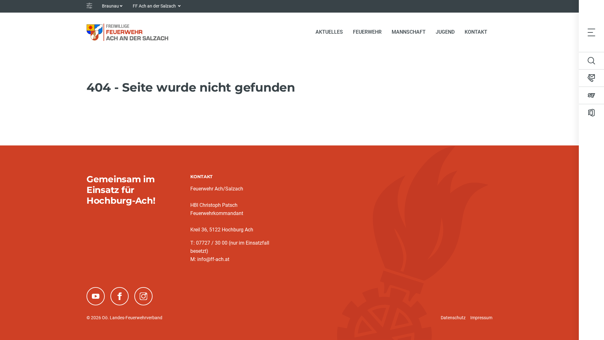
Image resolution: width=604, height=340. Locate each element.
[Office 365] (591, 112)
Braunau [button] (110, 5)
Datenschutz (453, 317)
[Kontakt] (591, 78)
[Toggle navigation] (591, 32)
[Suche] (591, 60)
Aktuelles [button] (329, 32)
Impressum (481, 317)
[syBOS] (591, 95)
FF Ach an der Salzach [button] (155, 5)
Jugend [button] (445, 32)
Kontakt (476, 32)
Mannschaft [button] (409, 32)
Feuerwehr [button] (367, 32)
